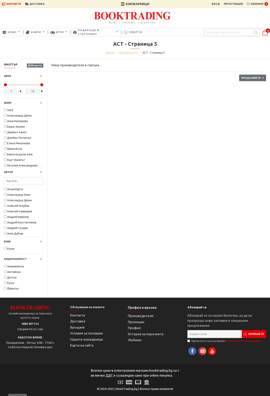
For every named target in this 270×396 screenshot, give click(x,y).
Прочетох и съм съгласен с (226, 341)
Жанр (7, 102)
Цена (7, 75)
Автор (8, 172)
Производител (128, 52)
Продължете (251, 77)
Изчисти (36, 65)
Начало (110, 52)
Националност (15, 258)
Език (7, 241)
